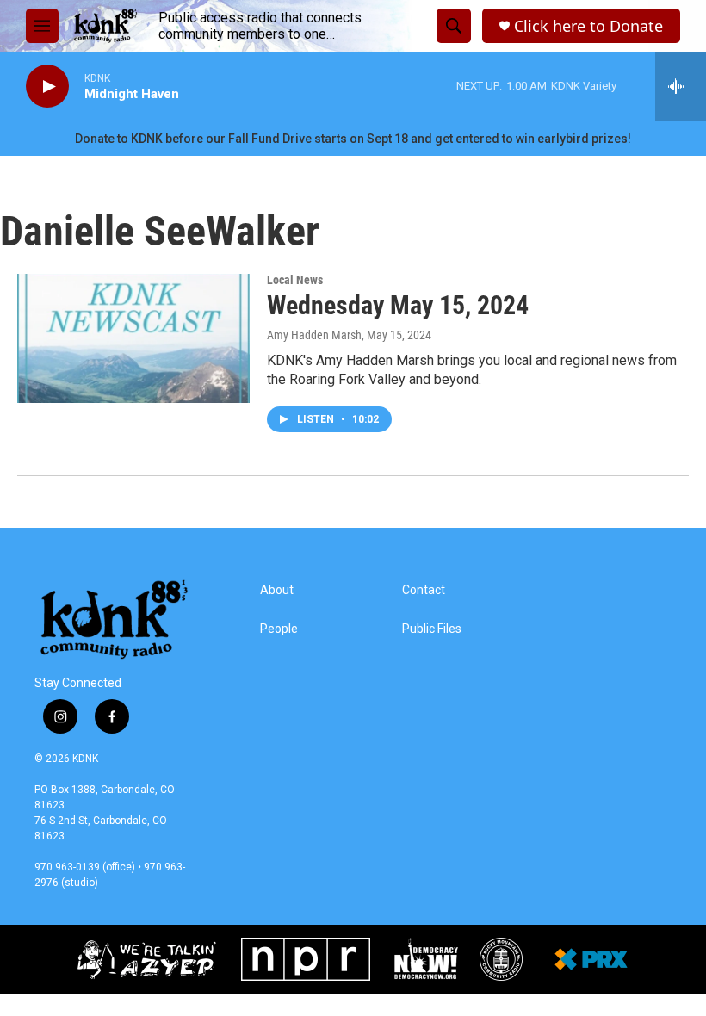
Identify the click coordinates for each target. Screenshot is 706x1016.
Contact (423, 590)
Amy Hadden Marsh (314, 335)
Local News (295, 280)
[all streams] (680, 86)
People (279, 629)
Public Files (431, 629)
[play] (47, 86)
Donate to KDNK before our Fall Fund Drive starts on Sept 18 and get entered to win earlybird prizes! (353, 139)
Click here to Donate (588, 26)
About (277, 590)
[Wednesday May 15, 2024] (133, 338)
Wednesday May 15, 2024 (398, 305)
